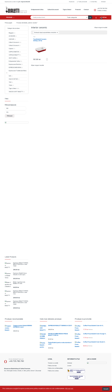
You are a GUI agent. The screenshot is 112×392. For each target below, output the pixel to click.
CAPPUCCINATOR (15, 51)
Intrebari (103, 1)
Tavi (34, 36)
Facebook (71, 1)
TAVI (11, 82)
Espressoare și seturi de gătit (17, 1)
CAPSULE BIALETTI (15, 55)
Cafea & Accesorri (14, 45)
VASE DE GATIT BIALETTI (17, 91)
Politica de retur (52, 365)
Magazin (12, 33)
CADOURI (12, 39)
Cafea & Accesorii (53, 9)
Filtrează (9, 116)
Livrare (69, 365)
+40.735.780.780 (16, 361)
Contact (86, 9)
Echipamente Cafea (37, 9)
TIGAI (11, 85)
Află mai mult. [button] (69, 388)
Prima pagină (8, 23)
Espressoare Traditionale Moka (16, 71)
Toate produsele (82, 1)
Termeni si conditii (53, 363)
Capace (12, 48)
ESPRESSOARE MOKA (16, 67)
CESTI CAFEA (13, 58)
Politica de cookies (53, 370)
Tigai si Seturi (67, 9)
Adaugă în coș (46, 59)
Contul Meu (94, 1)
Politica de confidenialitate (55, 368)
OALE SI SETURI (14, 79)
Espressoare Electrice (16, 64)
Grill (11, 76)
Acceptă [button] (106, 389)
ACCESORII (13, 36)
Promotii (78, 9)
